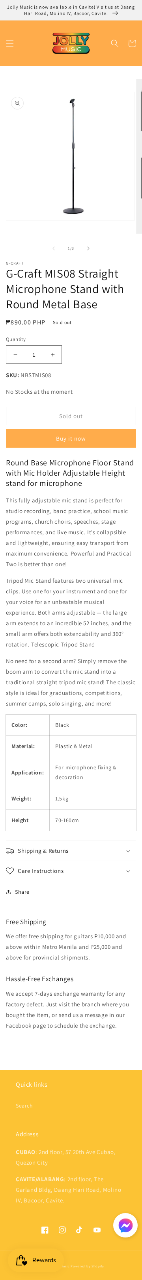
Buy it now (71, 438)
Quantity (16, 339)
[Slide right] (88, 248)
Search (24, 1105)
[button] (10, 43)
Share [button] (22, 891)
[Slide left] (53, 248)
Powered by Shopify (87, 1266)
